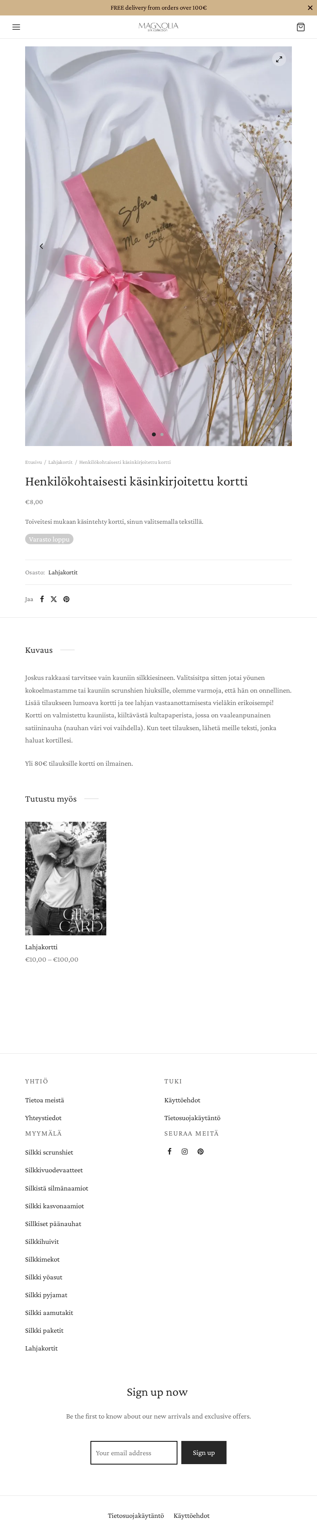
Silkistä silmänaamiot (56, 1188)
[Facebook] (42, 599)
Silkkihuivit (42, 1241)
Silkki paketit (44, 1330)
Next (275, 246)
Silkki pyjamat (46, 1295)
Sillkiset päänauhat (53, 1223)
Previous (41, 246)
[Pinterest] (66, 599)
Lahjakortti (41, 947)
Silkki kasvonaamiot (54, 1206)
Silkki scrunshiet (49, 1152)
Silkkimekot (42, 1259)
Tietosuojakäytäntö (192, 1118)
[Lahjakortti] (65, 878)
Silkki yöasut (43, 1277)
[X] (53, 599)
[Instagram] (185, 1152)
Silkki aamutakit (49, 1312)
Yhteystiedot (43, 1118)
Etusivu (33, 462)
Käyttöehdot (182, 1100)
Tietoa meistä (44, 1100)
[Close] (310, 7)
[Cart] (300, 27)
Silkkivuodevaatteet (54, 1170)
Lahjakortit (60, 462)
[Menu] (16, 27)
